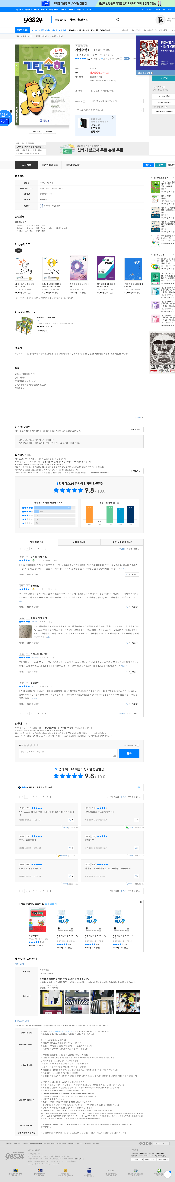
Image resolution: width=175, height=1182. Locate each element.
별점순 (136, 549)
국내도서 (26, 36)
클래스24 (94, 30)
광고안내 (71, 1143)
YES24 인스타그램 (150, 1143)
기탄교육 (94, 55)
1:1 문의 (71, 1031)
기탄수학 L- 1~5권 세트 (46, 317)
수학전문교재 (55, 36)
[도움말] (85, 77)
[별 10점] (37, 745)
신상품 (41, 30)
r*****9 (65, 884)
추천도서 (166, 30)
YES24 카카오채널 (140, 1143)
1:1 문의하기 (137, 1159)
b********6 (64, 856)
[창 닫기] (113, 117)
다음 (42, 548)
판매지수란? (121, 58)
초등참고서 (29, 228)
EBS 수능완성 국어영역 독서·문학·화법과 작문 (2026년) (51, 286)
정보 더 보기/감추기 (92, 59)
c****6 (34, 686)
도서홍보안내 (61, 1143)
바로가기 (84, 101)
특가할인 (158, 30)
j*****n (131, 827)
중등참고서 (40, 36)
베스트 (34, 30)
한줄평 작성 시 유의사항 (138, 745)
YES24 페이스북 (143, 1143)
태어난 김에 (95, 125)
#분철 (18, 250)
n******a (38, 589)
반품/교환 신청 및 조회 (59, 1031)
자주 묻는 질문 (150, 1159)
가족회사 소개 (161, 1143)
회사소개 (8, 1143)
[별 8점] (34, 745)
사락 (79, 30)
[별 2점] (25, 745)
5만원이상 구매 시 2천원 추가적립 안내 (117, 81)
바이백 (54, 30)
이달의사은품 (148, 30)
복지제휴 (88, 1143)
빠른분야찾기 (22, 30)
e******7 (130, 884)
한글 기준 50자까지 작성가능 (32, 752)
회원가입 (149, 9)
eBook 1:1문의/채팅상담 (157, 1156)
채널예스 (72, 30)
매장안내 (62, 30)
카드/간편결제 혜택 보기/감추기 (116, 91)
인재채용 (17, 1143)
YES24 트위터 (147, 1143)
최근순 (122, 549)
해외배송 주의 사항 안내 (164, 87)
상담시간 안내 (163, 1159)
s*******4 (35, 658)
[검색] (118, 19)
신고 (56, 560)
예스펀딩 (85, 30)
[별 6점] (31, 745)
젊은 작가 (125, 30)
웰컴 (18, 36)
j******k (37, 560)
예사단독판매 (136, 30)
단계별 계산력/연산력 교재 (57, 228)
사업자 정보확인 (79, 1158)
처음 (20, 548)
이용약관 (25, 1143)
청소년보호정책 (49, 1143)
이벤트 (47, 30)
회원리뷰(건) (99, 59)
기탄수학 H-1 (34, 936)
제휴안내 (79, 1143)
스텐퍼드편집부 (81, 55)
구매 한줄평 (114, 797)
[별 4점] (28, 745)
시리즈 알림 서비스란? (166, 107)
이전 (24, 548)
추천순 (129, 549)
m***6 (34, 622)
